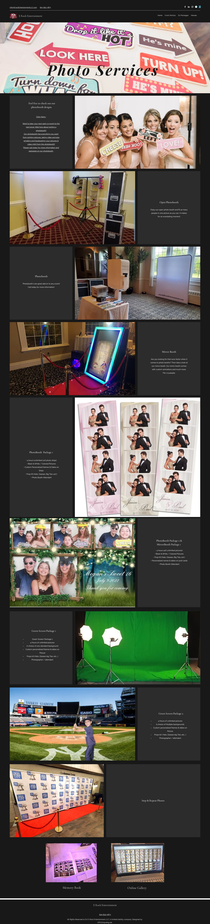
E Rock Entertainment (30, 16)
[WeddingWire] (196, 7)
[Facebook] (185, 7)
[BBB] (199, 7)
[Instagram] (192, 7)
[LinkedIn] (189, 7)
